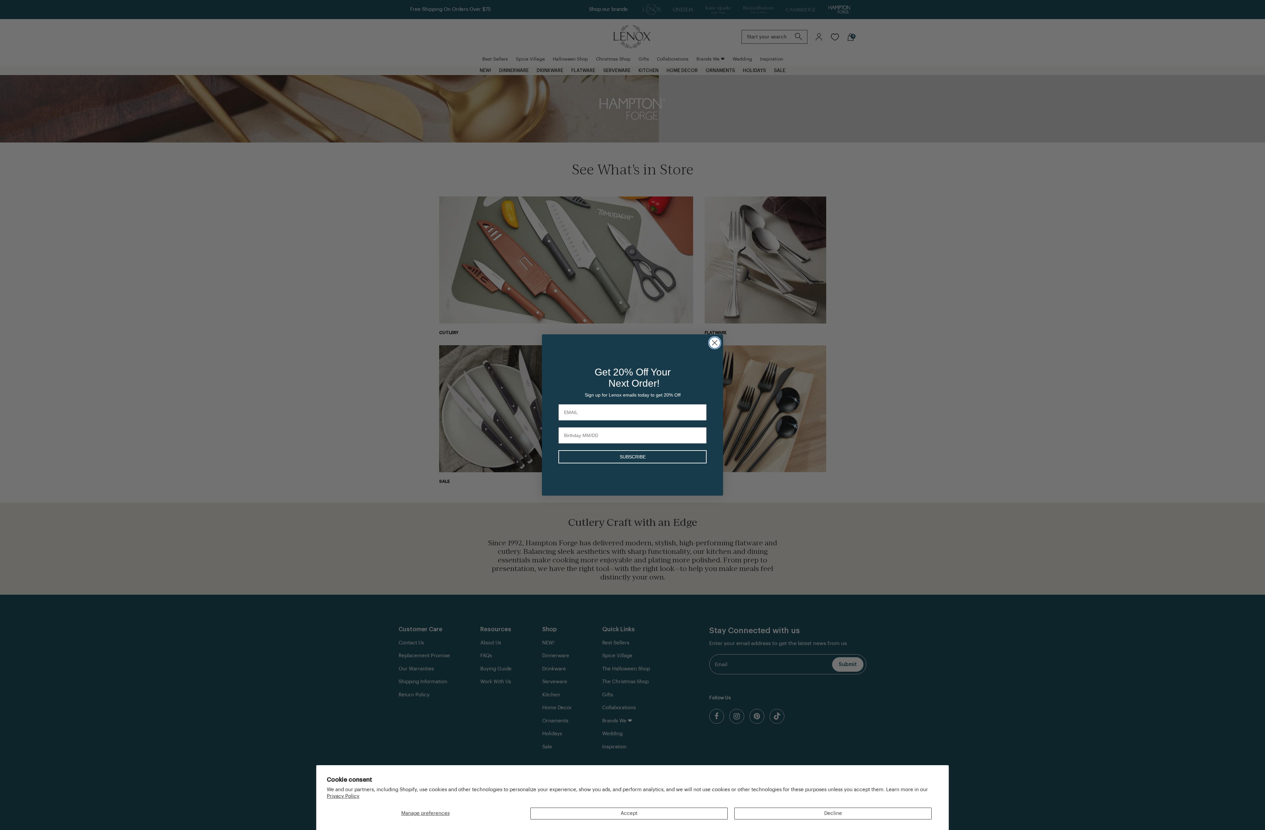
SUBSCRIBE (633, 456)
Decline (833, 813)
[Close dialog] (714, 343)
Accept (629, 813)
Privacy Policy (343, 796)
